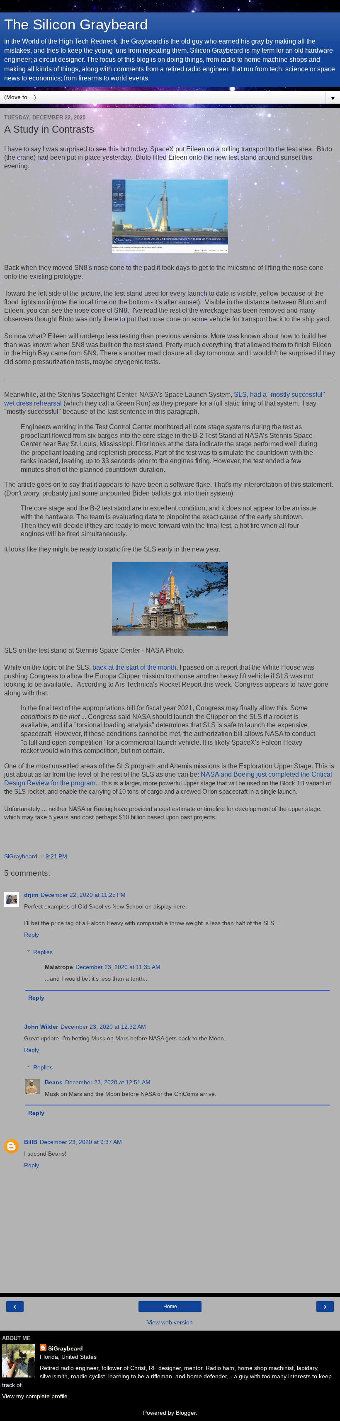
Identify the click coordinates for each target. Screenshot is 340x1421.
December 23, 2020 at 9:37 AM (81, 1142)
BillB (30, 1142)
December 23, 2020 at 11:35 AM (117, 967)
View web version (170, 1322)
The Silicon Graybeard (76, 24)
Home (170, 1306)
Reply (31, 934)
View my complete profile (35, 1396)
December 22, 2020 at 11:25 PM (83, 894)
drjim (31, 894)
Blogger (186, 1412)
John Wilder (41, 1026)
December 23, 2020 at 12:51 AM (108, 1082)
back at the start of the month (134, 667)
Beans (54, 1082)
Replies (43, 952)
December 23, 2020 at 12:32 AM (103, 1026)
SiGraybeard (65, 1348)
